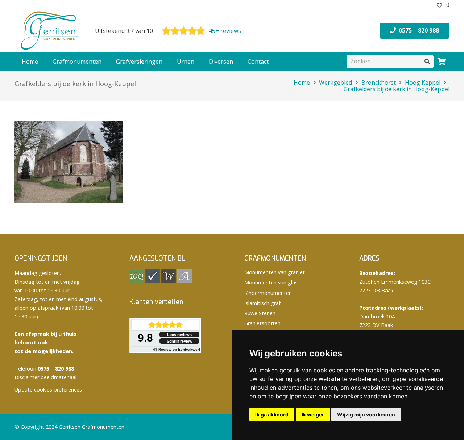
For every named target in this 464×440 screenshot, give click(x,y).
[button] (105, 61)
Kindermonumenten (268, 292)
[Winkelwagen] (442, 61)
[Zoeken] (427, 61)
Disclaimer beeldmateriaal (45, 377)
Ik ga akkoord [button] (272, 414)
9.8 (145, 338)
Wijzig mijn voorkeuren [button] (366, 414)
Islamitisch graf (262, 303)
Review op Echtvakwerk (177, 349)
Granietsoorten (262, 323)
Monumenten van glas (271, 282)
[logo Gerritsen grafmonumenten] (50, 31)
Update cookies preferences (48, 389)
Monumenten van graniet (274, 272)
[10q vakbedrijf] (136, 281)
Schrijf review (179, 341)
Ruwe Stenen (260, 313)
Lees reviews (179, 335)
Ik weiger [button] (313, 414)
